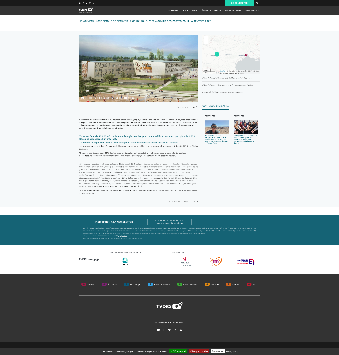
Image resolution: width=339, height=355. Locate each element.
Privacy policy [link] (232, 351)
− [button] (206, 42)
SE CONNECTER (239, 3)
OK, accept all (179, 351)
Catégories (173, 10)
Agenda (195, 10)
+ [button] (206, 38)
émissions (206, 10)
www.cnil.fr (138, 238)
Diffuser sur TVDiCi (233, 10)
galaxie (217, 10)
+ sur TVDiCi (252, 10)
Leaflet (222, 71)
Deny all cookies (200, 351)
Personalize (217, 351)
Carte (185, 10)
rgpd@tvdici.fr (122, 236)
